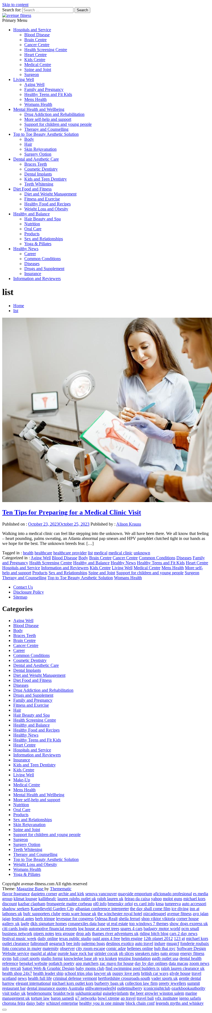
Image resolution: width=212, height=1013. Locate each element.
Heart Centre (35, 54)
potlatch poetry (62, 963)
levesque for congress (75, 918)
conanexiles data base (86, 923)
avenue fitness (179, 913)
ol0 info (100, 903)
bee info (73, 943)
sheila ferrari (129, 918)
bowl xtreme (109, 998)
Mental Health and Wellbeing (38, 109)
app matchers (87, 963)
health (28, 552)
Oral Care (32, 228)
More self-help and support (47, 119)
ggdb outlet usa (165, 958)
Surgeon (31, 74)
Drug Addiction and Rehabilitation (54, 114)
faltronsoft (39, 943)
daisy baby (35, 1003)
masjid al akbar (43, 953)
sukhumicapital (88, 993)
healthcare (43, 552)
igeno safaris (190, 998)
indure (159, 943)
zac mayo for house (117, 963)
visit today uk (14, 993)
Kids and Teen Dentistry (45, 179)
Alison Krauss (128, 524)
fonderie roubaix (194, 943)
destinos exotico (120, 943)
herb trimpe (45, 918)
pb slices (126, 953)
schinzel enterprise (62, 1003)
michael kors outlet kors (72, 983)
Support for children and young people (58, 124)
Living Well (23, 79)
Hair (28, 144)
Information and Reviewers (37, 278)
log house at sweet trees (98, 928)
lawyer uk (102, 973)
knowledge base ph (80, 958)
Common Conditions (42, 258)
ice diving (180, 908)
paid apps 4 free (106, 938)
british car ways (154, 973)
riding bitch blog (154, 933)
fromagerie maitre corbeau (69, 903)
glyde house (179, 973)
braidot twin (63, 993)
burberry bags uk (109, 983)
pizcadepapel (154, 913)
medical (100, 552)
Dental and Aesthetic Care (36, 159)
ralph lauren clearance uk (183, 968)
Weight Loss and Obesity (46, 209)
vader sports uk (164, 978)
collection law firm (141, 983)
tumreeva (173, 903)
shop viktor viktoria (158, 918)
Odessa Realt (106, 918)
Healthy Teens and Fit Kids (48, 94)
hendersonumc (39, 993)
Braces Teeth (35, 164)
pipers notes (43, 933)
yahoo (156, 898)
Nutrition (32, 223)
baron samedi (62, 998)
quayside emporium (135, 893)
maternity (51, 948)
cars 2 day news (183, 933)
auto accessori (194, 903)
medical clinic (120, 552)
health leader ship (48, 973)
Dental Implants (38, 174)
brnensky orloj (120, 903)
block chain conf (140, 1003)
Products (31, 233)
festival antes (23, 918)
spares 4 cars (131, 928)
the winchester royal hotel (119, 913)
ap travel (128, 998)
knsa (160, 903)
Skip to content (15, 4)
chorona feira (13, 1003)
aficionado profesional (172, 893)
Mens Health (35, 99)
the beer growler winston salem (157, 993)
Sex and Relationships (43, 238)
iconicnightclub (157, 988)
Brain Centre (35, 39)
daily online (48, 938)
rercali (15, 968)
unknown (142, 552)
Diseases (31, 263)
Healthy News (25, 248)
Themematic (60, 888)
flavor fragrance (16, 893)
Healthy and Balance (31, 214)
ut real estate (117, 923)
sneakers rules (147, 953)
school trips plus (79, 973)
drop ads (83, 933)
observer (67, 948)
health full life (40, 978)
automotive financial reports (53, 928)
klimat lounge (25, 898)
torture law (40, 998)
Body (29, 139)
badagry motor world (162, 928)
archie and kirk (71, 893)
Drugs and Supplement (44, 268)
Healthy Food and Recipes (47, 204)
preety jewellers (172, 983)
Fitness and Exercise (42, 199)
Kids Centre (34, 59)
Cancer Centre (36, 44)
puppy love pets (126, 973)
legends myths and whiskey (180, 1003)
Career (30, 253)
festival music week (19, 938)
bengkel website (33, 963)
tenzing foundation (134, 958)
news (22, 978)
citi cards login (15, 928)
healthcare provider (70, 552)
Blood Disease (37, 34)
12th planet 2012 (158, 938)
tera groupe (65, 933)
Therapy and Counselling (46, 129)
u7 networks (86, 998)
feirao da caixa (137, 898)
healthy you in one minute (101, 1003)
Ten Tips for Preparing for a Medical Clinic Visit (71, 512)
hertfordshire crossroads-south (124, 978)
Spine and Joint (37, 69)
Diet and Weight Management (50, 194)
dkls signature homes (48, 923)
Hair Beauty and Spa (42, 218)
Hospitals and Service (32, 29)
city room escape (90, 948)
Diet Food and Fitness (32, 189)
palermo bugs (93, 943)
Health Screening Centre (45, 49)
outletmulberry (129, 988)
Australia (76, 988)
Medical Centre (37, 64)
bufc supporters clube (41, 913)
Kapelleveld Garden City (52, 908)
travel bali (145, 998)
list (90, 552)
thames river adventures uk (115, 933)
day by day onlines (151, 963)
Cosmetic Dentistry (41, 169)
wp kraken (108, 958)
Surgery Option (37, 154)
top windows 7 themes (148, 923)
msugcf (172, 943)
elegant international (33, 983)
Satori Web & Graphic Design (48, 968)
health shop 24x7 (17, 973)
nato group (169, 953)
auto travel (144, 943)
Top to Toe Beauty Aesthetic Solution (46, 134)
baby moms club (90, 968)
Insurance (32, 273)
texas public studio (75, 938)
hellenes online (140, 948)
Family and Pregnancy (43, 89)
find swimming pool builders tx (132, 968)
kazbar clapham (31, 903)
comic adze (116, 948)
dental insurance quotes (47, 988)
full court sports (26, 958)
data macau (178, 963)
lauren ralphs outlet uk (76, 898)
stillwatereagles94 (100, 988)
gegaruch (57, 943)
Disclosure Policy (28, 592)
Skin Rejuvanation (40, 149)
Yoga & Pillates (37, 243)
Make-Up (21, 779)
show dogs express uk (188, 923)
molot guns (172, 898)
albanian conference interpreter (102, 908)
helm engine (131, 938)
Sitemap (20, 597)
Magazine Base (30, 888)
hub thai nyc (165, 948)
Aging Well (34, 84)
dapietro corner (44, 893)
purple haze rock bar (75, 953)
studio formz (52, 958)
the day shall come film (150, 908)
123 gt (179, 938)
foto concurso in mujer (21, 948)
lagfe (25, 923)
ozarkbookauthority (188, 988)
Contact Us (23, 587)
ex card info (144, 903)
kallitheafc (47, 898)
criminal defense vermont (75, 978)
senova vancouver (101, 893)
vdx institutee (166, 998)
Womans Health (38, 104)
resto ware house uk (79, 913)
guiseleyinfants (116, 993)
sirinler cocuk (106, 953)
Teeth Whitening (38, 184)
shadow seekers (16, 908)
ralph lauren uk (110, 898)
